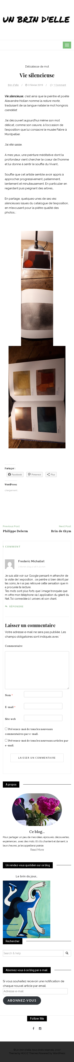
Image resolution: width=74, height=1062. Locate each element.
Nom (9, 695)
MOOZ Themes (29, 1053)
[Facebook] (33, 1028)
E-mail (10, 707)
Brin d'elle (13, 85)
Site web (10, 719)
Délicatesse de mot (37, 66)
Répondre (16, 606)
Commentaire (14, 646)
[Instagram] (40, 1028)
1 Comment (60, 85)
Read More (37, 849)
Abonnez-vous (22, 1000)
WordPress (59, 1053)
